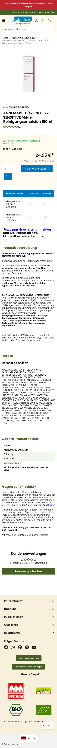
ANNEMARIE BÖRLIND (24, 37)
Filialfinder (49, 504)
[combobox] (28, 29)
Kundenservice (47, 12)
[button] (10, 126)
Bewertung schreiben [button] (28, 571)
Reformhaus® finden (24, 12)
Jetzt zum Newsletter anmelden (27, 229)
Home (5, 37)
